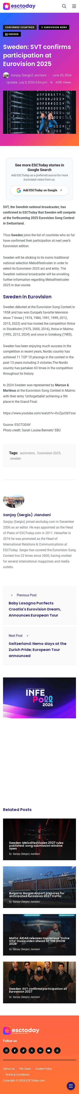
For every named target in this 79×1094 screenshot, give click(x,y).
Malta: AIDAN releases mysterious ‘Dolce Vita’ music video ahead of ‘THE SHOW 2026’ (39, 941)
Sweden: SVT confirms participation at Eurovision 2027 (38, 990)
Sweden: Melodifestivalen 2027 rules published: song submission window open (36, 846)
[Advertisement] (39, 763)
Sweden (13, 34)
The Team (25, 1068)
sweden (15, 458)
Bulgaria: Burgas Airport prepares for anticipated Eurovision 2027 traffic (36, 894)
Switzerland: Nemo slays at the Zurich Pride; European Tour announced (37, 649)
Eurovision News (55, 27)
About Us (9, 1068)
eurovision (27, 453)
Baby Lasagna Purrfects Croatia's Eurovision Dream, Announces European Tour (35, 609)
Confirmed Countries (19, 27)
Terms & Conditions (17, 1074)
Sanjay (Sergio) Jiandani (27, 514)
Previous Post (26, 595)
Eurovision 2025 (48, 453)
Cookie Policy (43, 1068)
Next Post (15, 636)
